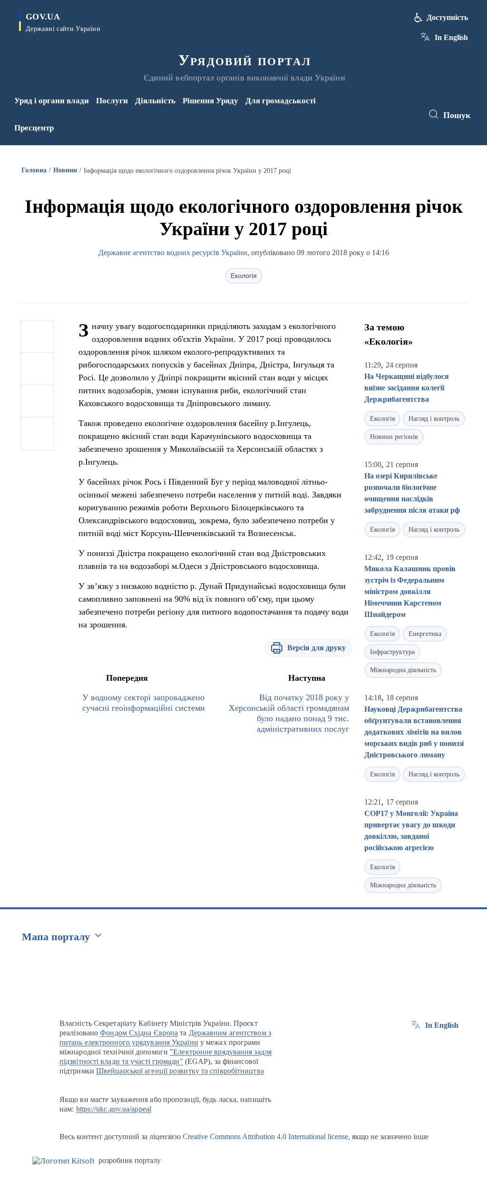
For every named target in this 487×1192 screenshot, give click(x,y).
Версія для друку (316, 648)
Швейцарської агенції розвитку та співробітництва (180, 1071)
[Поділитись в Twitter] (37, 369)
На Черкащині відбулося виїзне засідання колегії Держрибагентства (406, 387)
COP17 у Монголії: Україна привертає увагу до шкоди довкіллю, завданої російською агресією (411, 830)
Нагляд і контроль (434, 418)
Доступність (447, 17)
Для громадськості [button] (280, 100)
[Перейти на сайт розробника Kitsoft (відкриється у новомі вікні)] (63, 1161)
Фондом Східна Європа (139, 1033)
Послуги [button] (112, 100)
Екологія (244, 275)
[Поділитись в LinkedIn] (37, 433)
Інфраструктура (392, 652)
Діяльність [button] (155, 100)
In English (451, 37)
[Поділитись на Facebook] (37, 336)
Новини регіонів (394, 436)
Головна (34, 170)
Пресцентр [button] (34, 127)
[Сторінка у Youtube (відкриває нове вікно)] (382, 121)
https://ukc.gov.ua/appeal (114, 1109)
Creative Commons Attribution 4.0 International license (265, 1136)
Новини (65, 170)
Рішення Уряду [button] (210, 100)
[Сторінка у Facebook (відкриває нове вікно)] (380, 108)
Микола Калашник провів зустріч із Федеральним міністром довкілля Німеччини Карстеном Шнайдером (410, 591)
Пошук (456, 115)
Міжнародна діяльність (403, 670)
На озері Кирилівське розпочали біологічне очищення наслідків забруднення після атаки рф (412, 493)
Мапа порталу (56, 937)
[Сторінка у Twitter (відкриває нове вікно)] (396, 108)
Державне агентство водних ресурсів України (172, 252)
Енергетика (425, 633)
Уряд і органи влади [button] (51, 100)
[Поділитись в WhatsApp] (37, 401)
